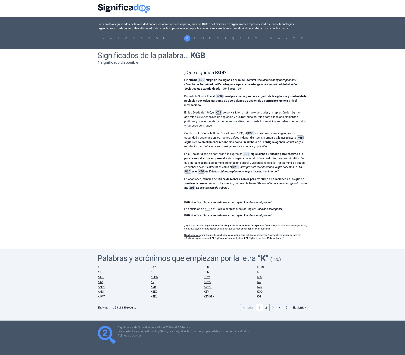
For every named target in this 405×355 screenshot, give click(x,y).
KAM (101, 291)
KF (258, 272)
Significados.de (124, 8)
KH (259, 296)
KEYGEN (209, 296)
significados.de (124, 24)
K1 (99, 272)
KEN (206, 272)
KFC (259, 276)
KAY (153, 267)
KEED (154, 291)
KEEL (154, 296)
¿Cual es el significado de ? (200, 238)
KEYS (260, 267)
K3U (100, 281)
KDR (153, 286)
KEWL (207, 281)
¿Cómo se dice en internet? (267, 238)
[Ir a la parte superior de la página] (108, 335)
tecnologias (286, 24)
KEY (206, 291)
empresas (253, 24)
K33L (101, 276)
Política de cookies (130, 335)
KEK (206, 267)
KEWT (208, 286)
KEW (207, 276)
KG (259, 281)
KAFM (101, 286)
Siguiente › (299, 307)
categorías (124, 28)
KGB (197, 55)
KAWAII (102, 296)
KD (152, 281)
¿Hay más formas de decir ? (233, 238)
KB (152, 272)
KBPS (154, 276)
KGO (260, 291)
